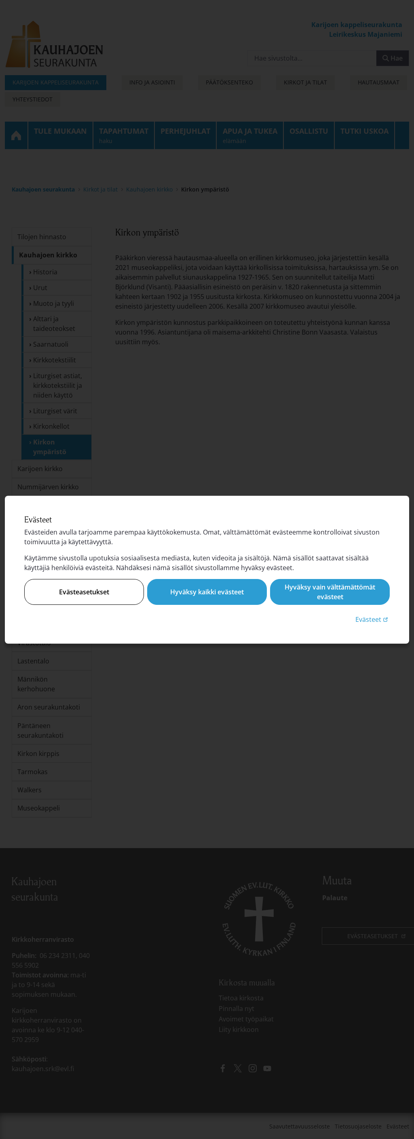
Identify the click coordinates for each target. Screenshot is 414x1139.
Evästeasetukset (84, 591)
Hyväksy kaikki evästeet (207, 591)
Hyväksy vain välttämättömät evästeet (330, 592)
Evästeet (372, 619)
